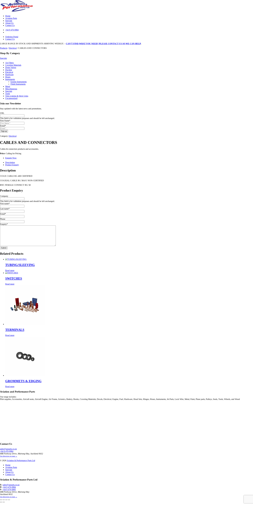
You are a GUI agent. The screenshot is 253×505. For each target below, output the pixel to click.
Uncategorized (11, 98)
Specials (8, 21)
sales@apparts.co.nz (8, 449)
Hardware (9, 74)
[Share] (6, 499)
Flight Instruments (18, 84)
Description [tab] (10, 162)
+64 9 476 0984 (12, 30)
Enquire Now (11, 158)
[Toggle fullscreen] (4, 499)
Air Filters (9, 63)
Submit (3, 248)
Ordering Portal (11, 37)
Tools (7, 93)
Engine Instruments (19, 82)
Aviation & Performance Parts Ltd (21, 460)
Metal (7, 86)
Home (7, 16)
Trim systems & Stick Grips (16, 96)
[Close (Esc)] (9, 499)
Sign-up (4, 131)
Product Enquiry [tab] (12, 165)
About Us (9, 23)
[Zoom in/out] (1, 499)
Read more (9, 270)
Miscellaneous (11, 89)
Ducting (8, 70)
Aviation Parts (11, 18)
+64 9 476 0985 (9, 489)
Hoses (7, 77)
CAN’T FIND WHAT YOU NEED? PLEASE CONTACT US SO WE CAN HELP (103, 43)
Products (3, 48)
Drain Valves (10, 67)
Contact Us (10, 25)
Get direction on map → (8, 456)
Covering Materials (13, 65)
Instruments (10, 79)
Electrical (13, 48)
